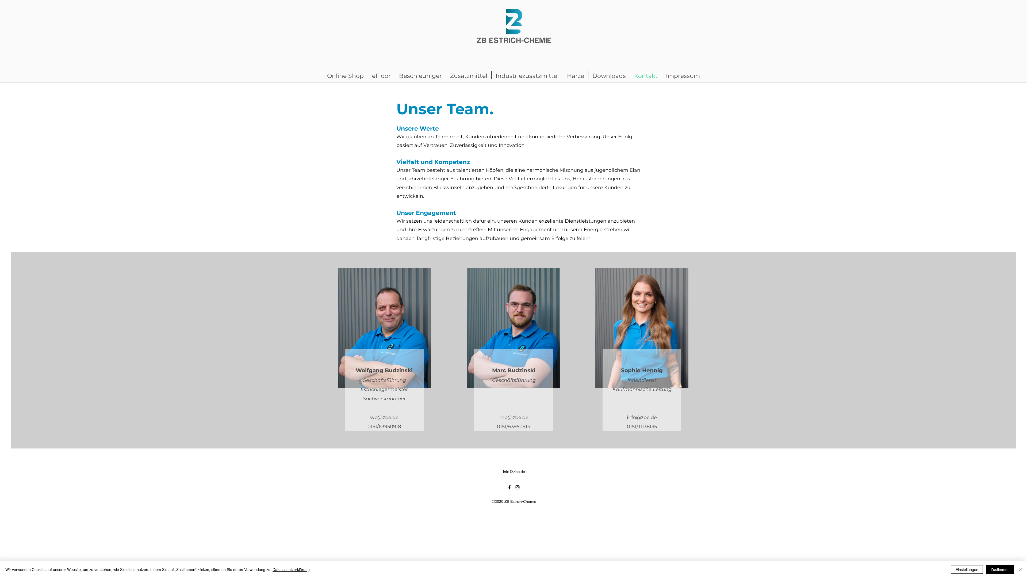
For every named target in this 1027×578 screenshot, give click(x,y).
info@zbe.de (642, 417)
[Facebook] (509, 487)
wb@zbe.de (384, 417)
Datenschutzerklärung (291, 569)
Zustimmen (1000, 569)
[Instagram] (517, 487)
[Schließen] (1020, 569)
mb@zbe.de (513, 417)
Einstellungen (967, 569)
